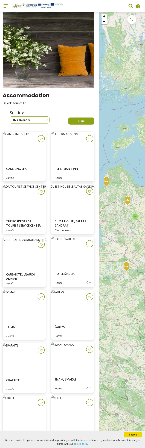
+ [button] (104, 16)
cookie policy (81, 443)
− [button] (104, 21)
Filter (81, 121)
